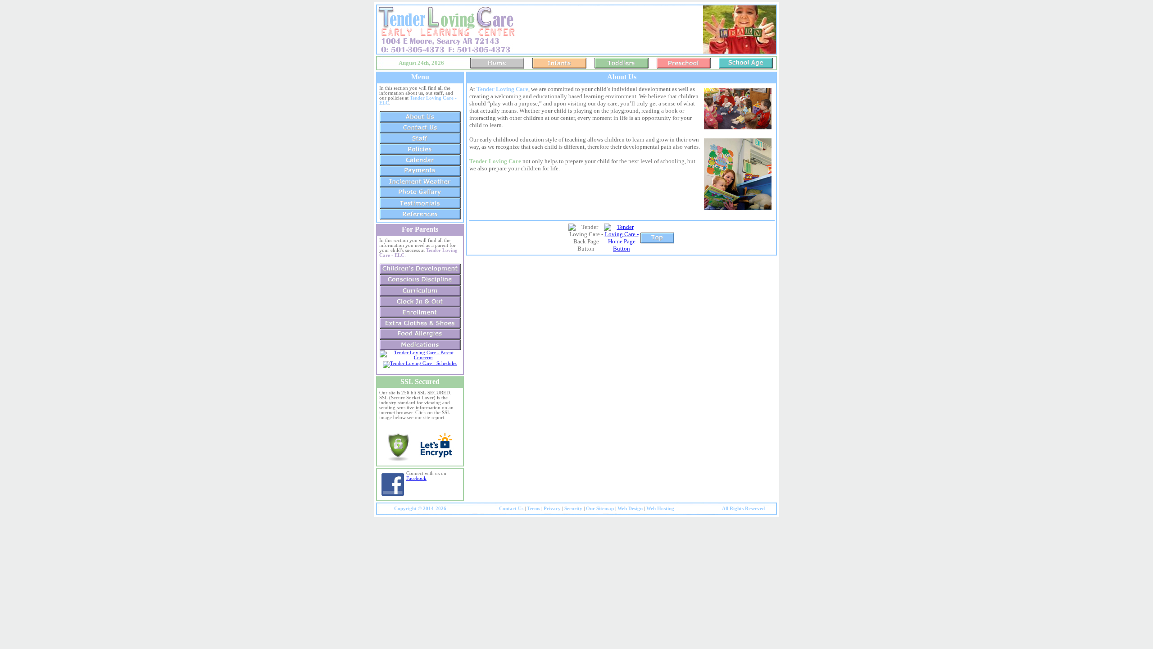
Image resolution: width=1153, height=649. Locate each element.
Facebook (416, 478)
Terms (533, 508)
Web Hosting (660, 508)
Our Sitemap (600, 508)
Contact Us (511, 508)
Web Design (630, 508)
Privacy (552, 508)
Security (573, 508)
